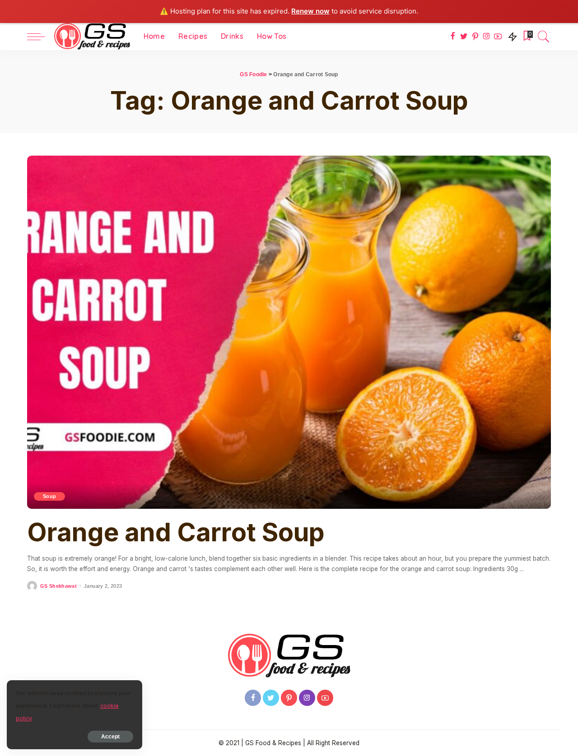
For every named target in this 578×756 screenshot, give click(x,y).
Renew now (310, 11)
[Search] (543, 36)
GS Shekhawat (58, 586)
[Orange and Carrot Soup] (289, 332)
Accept (110, 736)
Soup (49, 496)
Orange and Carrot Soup (176, 532)
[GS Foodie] (92, 36)
